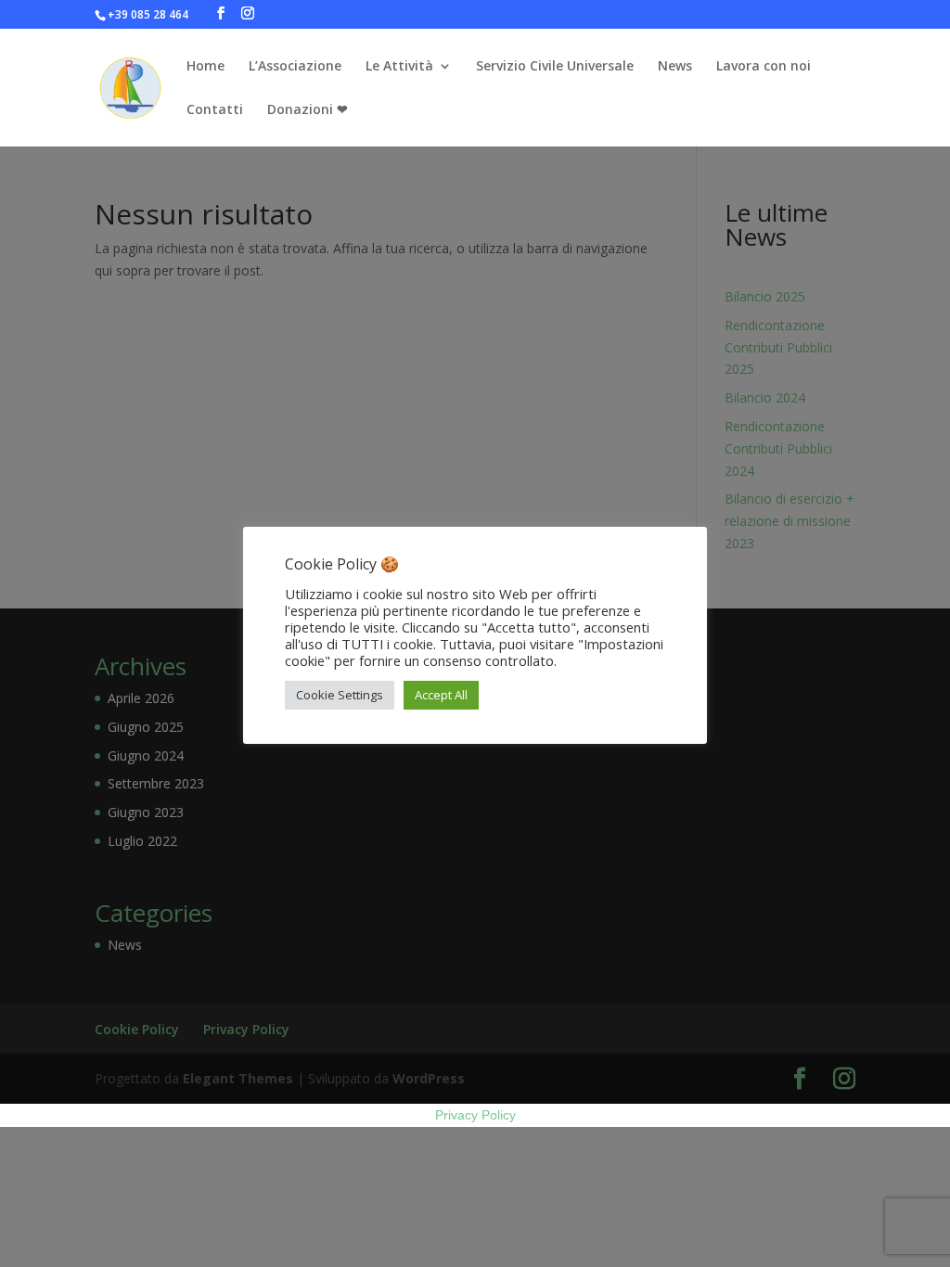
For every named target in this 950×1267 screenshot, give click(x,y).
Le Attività (399, 66)
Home (205, 66)
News (675, 66)
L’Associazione (295, 66)
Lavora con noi (763, 66)
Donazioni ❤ (307, 110)
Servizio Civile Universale (555, 66)
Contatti (214, 110)
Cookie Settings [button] (339, 694)
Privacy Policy (475, 1114)
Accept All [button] (441, 694)
